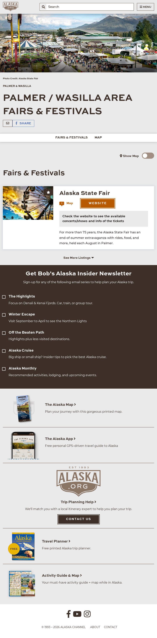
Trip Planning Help (77, 502)
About (95, 627)
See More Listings (77, 258)
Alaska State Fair (84, 193)
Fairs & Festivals (71, 137)
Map (98, 137)
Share (25, 123)
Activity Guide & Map (61, 575)
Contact (110, 627)
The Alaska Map (59, 405)
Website (98, 203)
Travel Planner (55, 541)
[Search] (43, 7)
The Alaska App (59, 439)
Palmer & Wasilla (17, 86)
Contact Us (78, 519)
